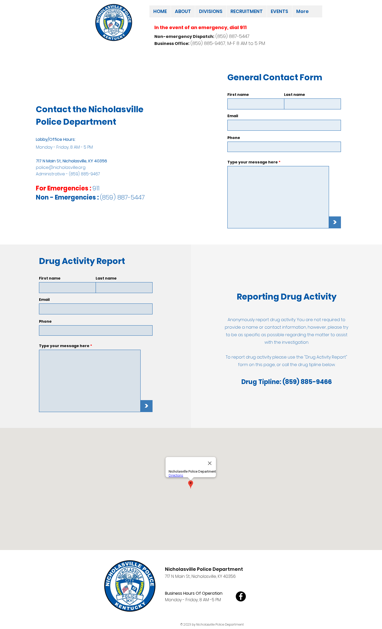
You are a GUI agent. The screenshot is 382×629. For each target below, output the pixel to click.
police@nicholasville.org (60, 167)
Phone (233, 138)
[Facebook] (241, 596)
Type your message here (252, 162)
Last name (294, 94)
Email (232, 116)
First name (238, 94)
